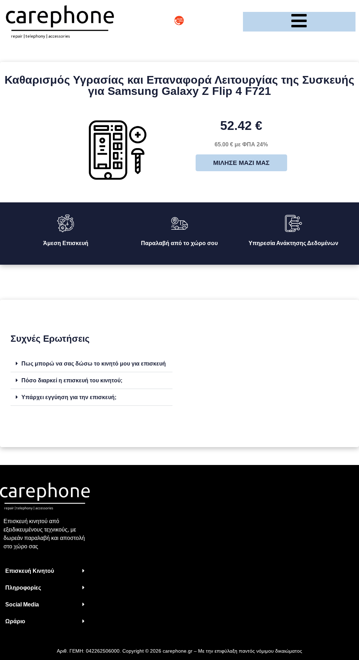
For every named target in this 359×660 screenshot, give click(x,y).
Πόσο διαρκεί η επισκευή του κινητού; (71, 380)
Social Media (22, 604)
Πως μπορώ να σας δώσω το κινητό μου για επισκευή (93, 364)
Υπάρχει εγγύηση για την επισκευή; (68, 397)
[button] (91, 363)
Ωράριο (15, 621)
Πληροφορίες (23, 588)
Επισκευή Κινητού (29, 571)
